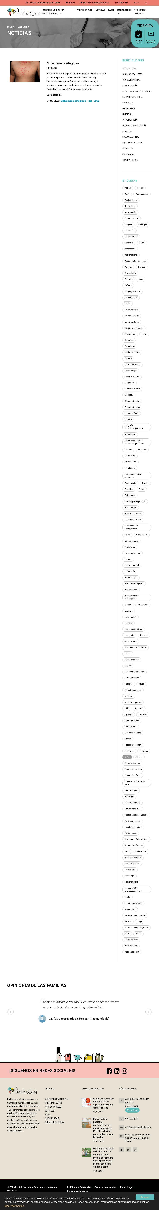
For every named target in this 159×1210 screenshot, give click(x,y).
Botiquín (141, 267)
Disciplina (129, 395)
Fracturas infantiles (133, 514)
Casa (140, 279)
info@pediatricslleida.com (138, 1127)
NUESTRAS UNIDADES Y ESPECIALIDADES (53, 11)
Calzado (128, 279)
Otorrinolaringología (134, 125)
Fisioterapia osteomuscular (136, 91)
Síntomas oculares (133, 857)
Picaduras (129, 751)
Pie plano (144, 751)
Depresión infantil (132, 365)
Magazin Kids (130, 641)
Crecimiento (130, 334)
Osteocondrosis (132, 720)
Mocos (128, 666)
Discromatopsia (132, 401)
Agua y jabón (130, 212)
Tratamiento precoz (133, 903)
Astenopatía (130, 249)
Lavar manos (130, 617)
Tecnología (129, 876)
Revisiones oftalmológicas (136, 839)
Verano (128, 921)
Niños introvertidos (133, 690)
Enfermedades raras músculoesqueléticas (134, 442)
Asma (141, 243)
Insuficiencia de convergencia (132, 597)
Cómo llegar (132, 1110)
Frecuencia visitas (133, 520)
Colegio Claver (131, 297)
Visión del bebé (131, 940)
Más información (14, 1206)
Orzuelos (143, 714)
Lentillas (128, 623)
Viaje (139, 921)
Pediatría (127, 131)
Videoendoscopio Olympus (136, 927)
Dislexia (128, 419)
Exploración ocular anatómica (133, 475)
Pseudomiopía (131, 790)
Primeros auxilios (132, 763)
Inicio (10, 27)
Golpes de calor (131, 541)
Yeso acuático (131, 946)
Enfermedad (130, 435)
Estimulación (130, 462)
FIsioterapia (130, 495)
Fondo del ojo (130, 507)
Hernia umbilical (132, 565)
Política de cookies (105, 1187)
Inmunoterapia (131, 590)
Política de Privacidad (79, 1187)
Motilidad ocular (132, 678)
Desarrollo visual (132, 377)
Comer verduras (132, 322)
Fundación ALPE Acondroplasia (132, 527)
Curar (144, 334)
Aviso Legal (126, 1187)
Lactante (128, 611)
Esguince (142, 450)
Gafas (127, 535)
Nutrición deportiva (133, 702)
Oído (127, 708)
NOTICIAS (100, 10)
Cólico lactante (131, 310)
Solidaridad (128, 154)
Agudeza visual (131, 218)
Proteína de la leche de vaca (135, 783)
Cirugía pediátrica (131, 80)
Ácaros (140, 188)
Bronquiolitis (130, 273)
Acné (127, 194)
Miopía (128, 654)
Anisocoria (129, 230)
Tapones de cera (132, 864)
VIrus (127, 934)
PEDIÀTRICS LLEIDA (139, 11)
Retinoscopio (130, 833)
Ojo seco (139, 708)
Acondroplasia (142, 194)
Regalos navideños (133, 827)
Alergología (129, 68)
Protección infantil (133, 775)
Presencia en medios (132, 143)
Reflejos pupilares (132, 821)
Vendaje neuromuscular (135, 915)
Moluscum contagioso (134, 672)
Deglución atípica (132, 352)
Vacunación (130, 909)
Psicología (127, 148)
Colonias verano (132, 316)
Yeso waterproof (132, 952)
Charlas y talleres (132, 74)
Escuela (128, 450)
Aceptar (145, 1197)
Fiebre (141, 489)
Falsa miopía (130, 483)
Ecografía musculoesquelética (134, 426)
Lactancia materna (132, 97)
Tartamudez (130, 870)
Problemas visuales (133, 769)
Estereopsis (130, 456)
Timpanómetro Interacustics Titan (133, 889)
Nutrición (127, 114)
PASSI (111, 10)
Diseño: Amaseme (77, 1191)
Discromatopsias (132, 407)
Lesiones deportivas (133, 629)
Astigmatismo (131, 255)
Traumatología (130, 160)
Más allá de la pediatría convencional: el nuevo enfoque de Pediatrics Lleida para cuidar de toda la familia (103, 1128)
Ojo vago (128, 714)
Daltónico (129, 340)
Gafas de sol (141, 535)
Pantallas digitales (133, 733)
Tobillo (127, 897)
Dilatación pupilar (132, 389)
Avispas (128, 267)
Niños (141, 684)
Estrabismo (130, 468)
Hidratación (130, 571)
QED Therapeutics (133, 809)
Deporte (128, 358)
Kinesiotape (143, 605)
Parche (128, 739)
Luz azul (144, 635)
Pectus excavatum (133, 745)
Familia (145, 483)
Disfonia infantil (131, 413)
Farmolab (129, 489)
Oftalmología (129, 120)
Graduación (130, 547)
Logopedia (127, 103)
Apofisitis (129, 243)
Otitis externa (130, 727)
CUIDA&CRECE (124, 10)
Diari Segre (129, 383)
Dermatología (129, 85)
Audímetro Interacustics (135, 261)
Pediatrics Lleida (130, 137)
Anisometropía (131, 236)
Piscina (139, 757)
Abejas (128, 188)
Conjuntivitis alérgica (134, 328)
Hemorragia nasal (132, 553)
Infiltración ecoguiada (134, 584)
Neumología (128, 108)
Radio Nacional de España (136, 815)
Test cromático (131, 882)
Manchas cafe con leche (135, 647)
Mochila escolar (132, 660)
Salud (127, 851)
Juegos (128, 605)
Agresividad (130, 206)
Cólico (127, 304)
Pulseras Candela (132, 803)
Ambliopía (142, 224)
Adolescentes (131, 200)
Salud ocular (141, 851)
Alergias (128, 224)
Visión (138, 934)
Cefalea (128, 285)
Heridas (128, 559)
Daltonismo (130, 346)
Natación (129, 684)
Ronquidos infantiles (134, 845)
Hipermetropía (131, 577)
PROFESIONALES (84, 10)
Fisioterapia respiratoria (135, 501)
